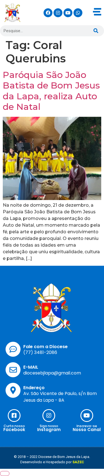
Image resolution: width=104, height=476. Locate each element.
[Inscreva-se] (86, 415)
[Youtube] (68, 12)
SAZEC (78, 462)
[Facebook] (48, 12)
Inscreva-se (87, 426)
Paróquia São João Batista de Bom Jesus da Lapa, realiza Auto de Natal (51, 90)
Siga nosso (49, 426)
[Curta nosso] (14, 415)
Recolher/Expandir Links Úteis (4, 473)
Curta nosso (14, 426)
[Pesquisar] (95, 30)
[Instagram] (58, 12)
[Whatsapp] (77, 12)
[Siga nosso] (48, 415)
